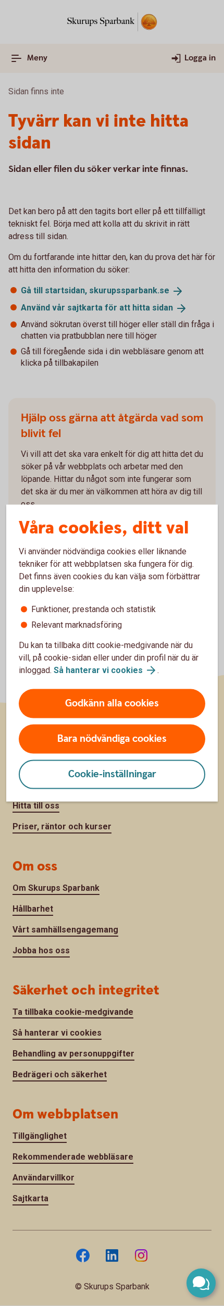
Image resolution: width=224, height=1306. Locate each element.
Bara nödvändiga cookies (112, 738)
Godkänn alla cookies (112, 703)
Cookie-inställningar (112, 774)
